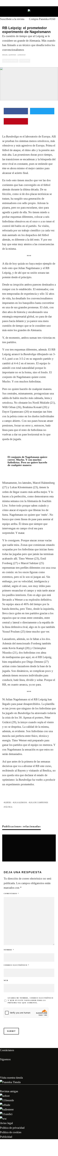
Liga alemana (20, 802)
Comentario (11, 893)
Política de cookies (10, 1132)
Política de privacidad (12, 1127)
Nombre (9, 950)
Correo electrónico (16, 965)
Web (6, 980)
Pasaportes (24, 60)
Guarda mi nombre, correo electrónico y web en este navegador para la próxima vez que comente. (30, 1000)
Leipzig (8, 802)
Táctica (8, 807)
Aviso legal (6, 1123)
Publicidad (6, 1136)
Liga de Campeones (10, 60)
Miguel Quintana (9, 55)
